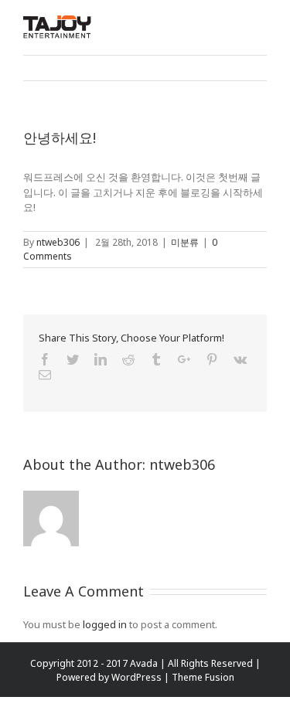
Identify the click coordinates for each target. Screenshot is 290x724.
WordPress (136, 677)
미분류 (185, 242)
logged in (105, 624)
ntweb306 (58, 242)
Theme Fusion (203, 677)
